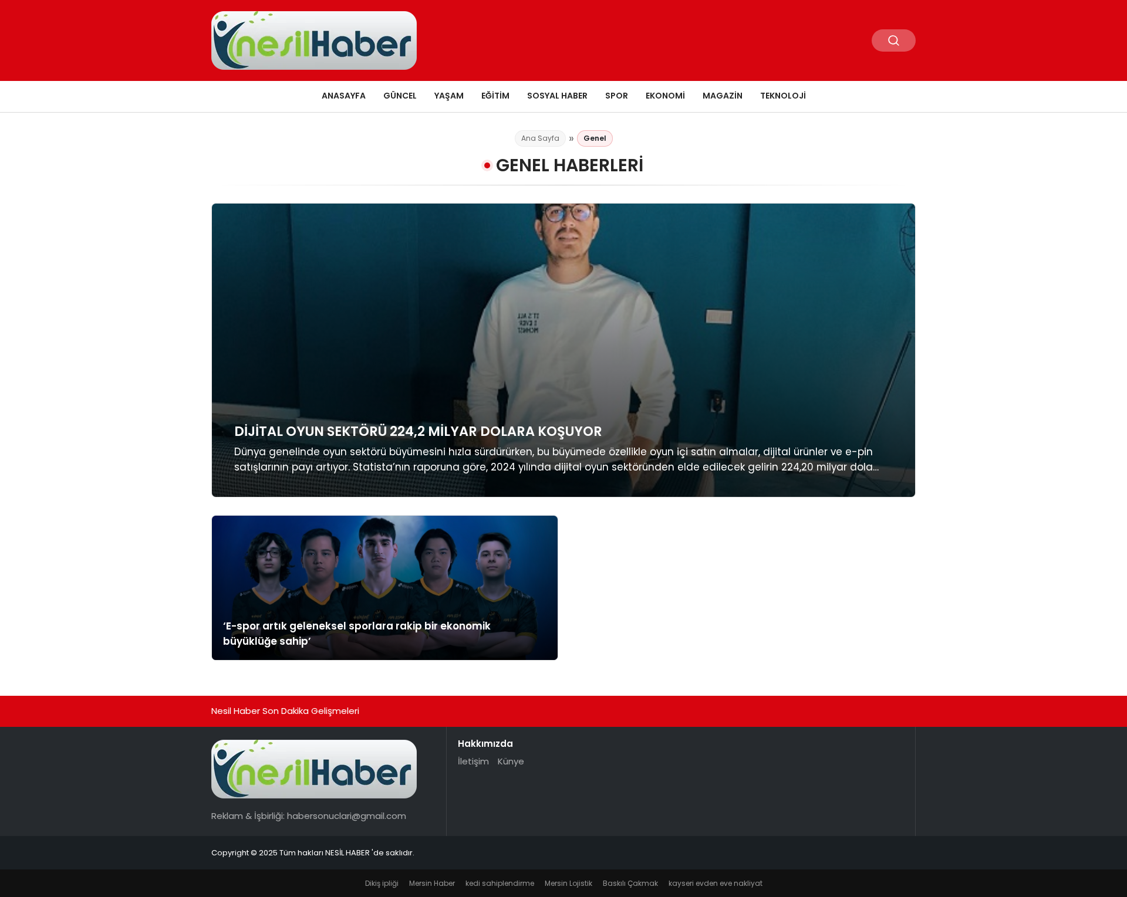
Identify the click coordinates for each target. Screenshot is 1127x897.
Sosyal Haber (557, 95)
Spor (616, 95)
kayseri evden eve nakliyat (715, 883)
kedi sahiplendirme (499, 883)
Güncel (400, 95)
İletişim (473, 761)
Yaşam (449, 95)
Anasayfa (344, 95)
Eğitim (495, 95)
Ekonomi (665, 95)
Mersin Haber (432, 883)
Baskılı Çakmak (630, 883)
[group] (563, 350)
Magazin (723, 95)
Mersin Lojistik (568, 883)
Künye (511, 761)
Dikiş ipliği (382, 883)
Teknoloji (783, 95)
